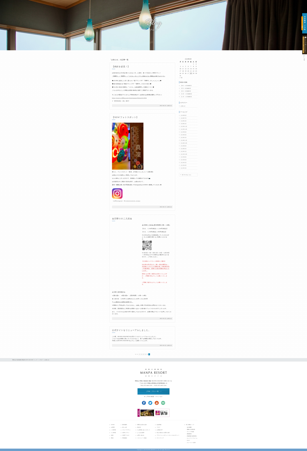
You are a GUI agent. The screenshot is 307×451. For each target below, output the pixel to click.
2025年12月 (184, 126)
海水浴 (139, 427)
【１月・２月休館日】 (186, 96)
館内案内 (124, 424)
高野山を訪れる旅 (142, 424)
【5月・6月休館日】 (186, 91)
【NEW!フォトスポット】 (125, 117)
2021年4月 (183, 165)
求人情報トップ (190, 424)
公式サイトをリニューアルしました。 (131, 330)
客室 (112, 438)
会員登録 (159, 424)
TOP (304, 59)
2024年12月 (184, 140)
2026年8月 (183, 115)
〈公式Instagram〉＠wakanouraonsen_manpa (127, 201)
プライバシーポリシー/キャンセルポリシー (168, 435)
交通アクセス (125, 435)
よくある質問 (140, 432)
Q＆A (188, 440)
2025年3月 (183, 137)
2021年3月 (183, 168)
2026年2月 (183, 123)
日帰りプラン (125, 432)
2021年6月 (183, 159)
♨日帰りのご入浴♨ (122, 218)
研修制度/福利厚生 (192, 436)
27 (188, 73)
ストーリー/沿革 (191, 442)
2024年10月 (184, 143)
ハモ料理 (113, 429)
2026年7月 (183, 118)
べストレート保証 (142, 438)
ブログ (158, 427)
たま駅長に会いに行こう (143, 429)
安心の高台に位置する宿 (163, 432)
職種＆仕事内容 (191, 429)
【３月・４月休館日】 (186, 93)
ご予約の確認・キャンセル (154, 396)
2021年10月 (184, 154)
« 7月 (180, 77)
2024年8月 (183, 146)
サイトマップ (160, 438)
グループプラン (126, 429)
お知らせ (169, 105)
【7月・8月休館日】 (186, 88)
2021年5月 (183, 162)
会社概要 (189, 427)
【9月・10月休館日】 (186, 85)
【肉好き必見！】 (121, 66)
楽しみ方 (124, 427)
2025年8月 (183, 132)
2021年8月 (183, 157)
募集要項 (189, 433)
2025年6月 (183, 134)
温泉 (112, 435)
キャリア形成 (190, 431)
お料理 (113, 427)
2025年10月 (184, 129)
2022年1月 (183, 151)
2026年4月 (183, 121)
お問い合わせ (140, 435)
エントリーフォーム (192, 438)
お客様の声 (160, 429)
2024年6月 (183, 148)
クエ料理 (113, 432)
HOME (113, 424)
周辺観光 (124, 438)
